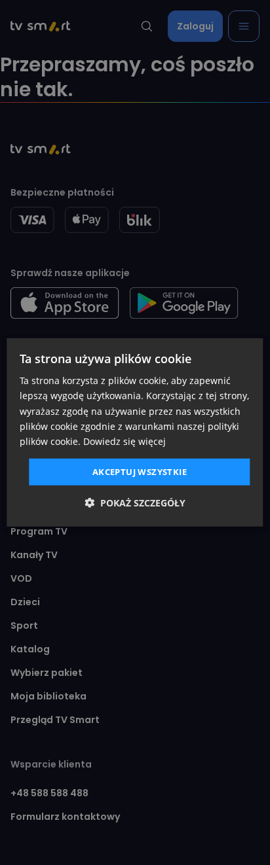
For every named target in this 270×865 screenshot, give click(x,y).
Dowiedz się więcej (124, 441)
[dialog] (135, 432)
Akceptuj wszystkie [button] (139, 472)
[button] (135, 502)
